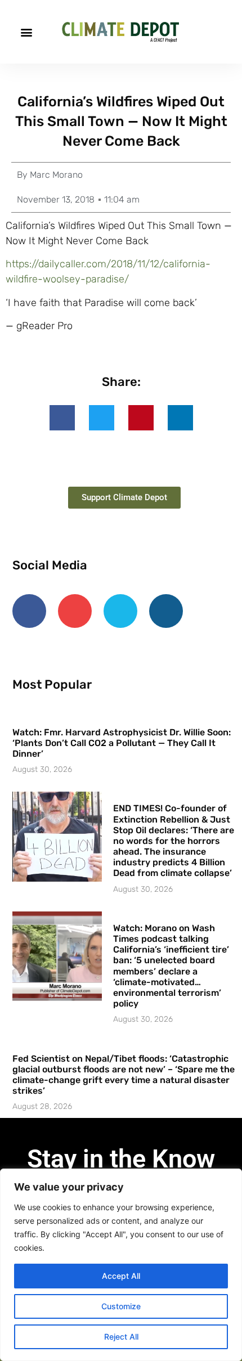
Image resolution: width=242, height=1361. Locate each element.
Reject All (121, 1336)
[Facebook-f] (29, 611)
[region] (121, 1265)
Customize (121, 1306)
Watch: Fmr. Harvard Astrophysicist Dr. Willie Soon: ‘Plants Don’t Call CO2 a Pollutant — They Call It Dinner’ (121, 743)
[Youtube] (75, 611)
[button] (26, 32)
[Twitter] (120, 611)
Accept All (121, 1276)
